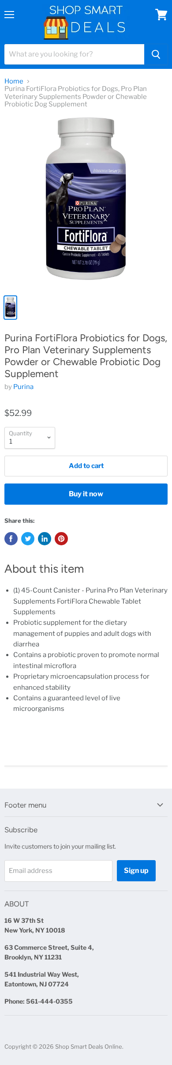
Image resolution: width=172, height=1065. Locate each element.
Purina (23, 387)
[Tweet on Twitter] (27, 538)
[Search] (156, 54)
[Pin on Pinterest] (61, 538)
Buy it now (86, 494)
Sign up (136, 870)
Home (13, 81)
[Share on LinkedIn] (44, 538)
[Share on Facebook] (11, 538)
